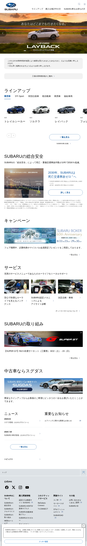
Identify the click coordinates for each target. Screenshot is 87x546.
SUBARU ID (73, 506)
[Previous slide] (9, 135)
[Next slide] (13, 135)
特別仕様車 (33, 96)
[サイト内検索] (79, 4)
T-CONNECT (43, 509)
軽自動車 (46, 96)
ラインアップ (37, 9)
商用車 (57, 96)
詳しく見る (65, 192)
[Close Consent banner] (83, 526)
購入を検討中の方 (53, 9)
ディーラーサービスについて (67, 311)
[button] (3, 33)
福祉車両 (68, 96)
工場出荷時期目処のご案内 (42, 76)
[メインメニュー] (84, 4)
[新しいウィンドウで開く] (43, 339)
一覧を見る (64, 137)
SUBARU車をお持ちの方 (74, 9)
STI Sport (19, 96)
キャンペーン (24, 524)
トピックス (8, 459)
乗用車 (7, 96)
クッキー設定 (43, 541)
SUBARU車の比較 (63, 143)
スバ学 (56, 500)
